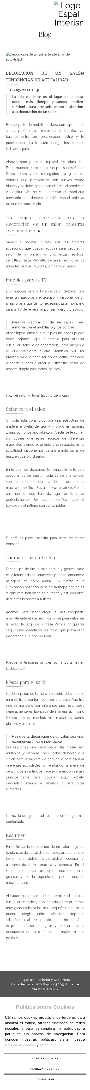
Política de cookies (21, 1045)
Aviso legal (49, 1045)
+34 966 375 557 (45, 989)
